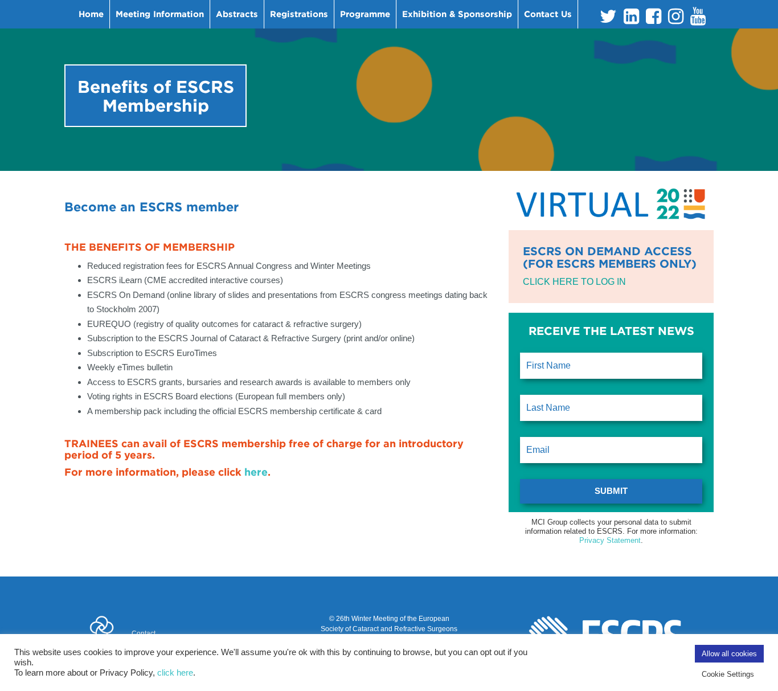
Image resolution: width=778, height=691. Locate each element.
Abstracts (237, 14)
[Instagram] (676, 19)
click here (175, 672)
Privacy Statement (610, 540)
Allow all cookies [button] (729, 653)
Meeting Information (160, 14)
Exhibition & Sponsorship (457, 14)
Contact (143, 633)
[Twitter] (608, 19)
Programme (365, 14)
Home (91, 14)
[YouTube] (698, 19)
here (256, 471)
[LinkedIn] (631, 19)
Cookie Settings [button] (728, 674)
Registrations (299, 14)
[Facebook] (654, 19)
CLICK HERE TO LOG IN (574, 282)
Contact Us (548, 14)
